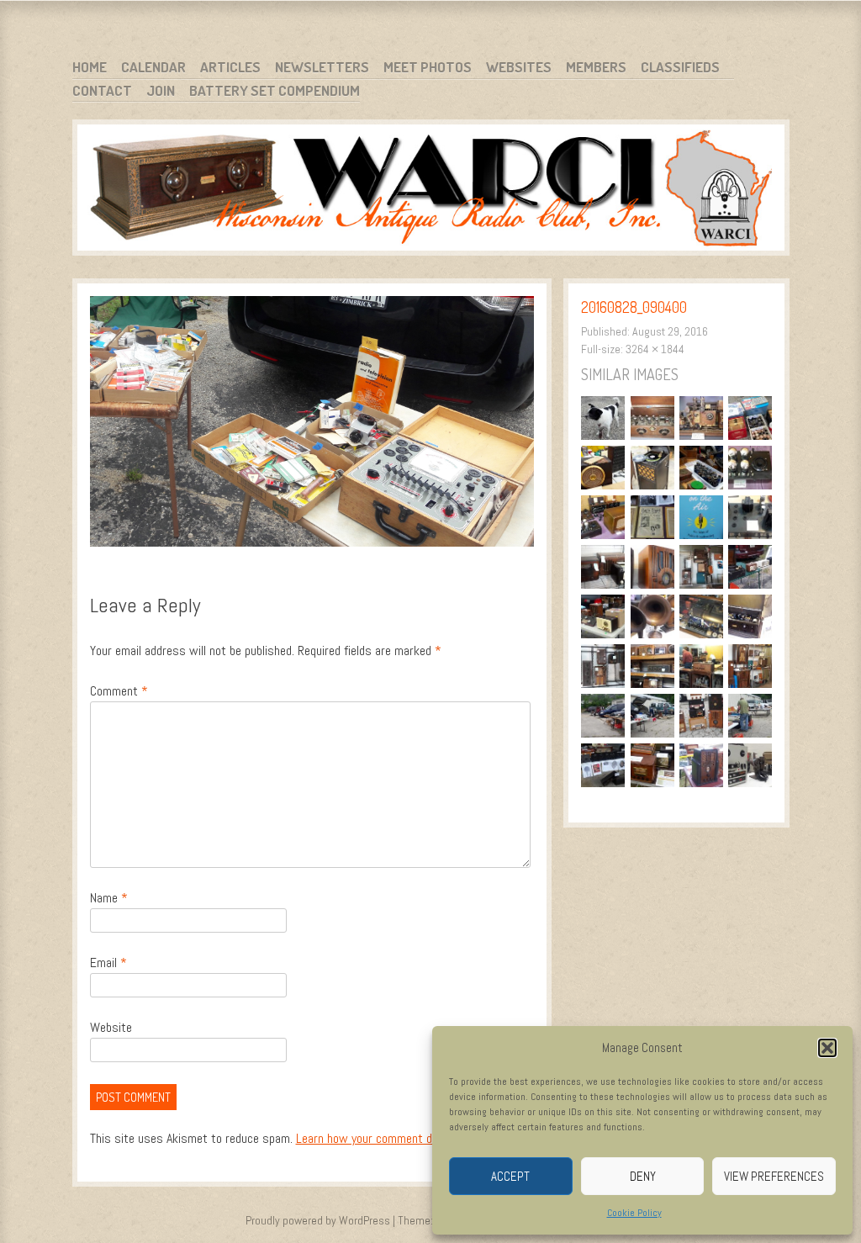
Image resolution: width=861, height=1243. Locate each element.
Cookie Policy (634, 1212)
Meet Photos (427, 67)
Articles (230, 67)
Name (109, 898)
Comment (119, 691)
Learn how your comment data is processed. (408, 1138)
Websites (519, 67)
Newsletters (322, 67)
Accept (510, 1176)
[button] (827, 1047)
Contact (102, 90)
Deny (643, 1176)
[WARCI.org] (431, 190)
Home (89, 67)
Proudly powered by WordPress (318, 1220)
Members (596, 67)
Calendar (153, 67)
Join (160, 90)
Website (111, 1027)
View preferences (774, 1176)
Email (108, 962)
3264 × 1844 (655, 349)
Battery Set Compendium (274, 90)
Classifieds (680, 67)
